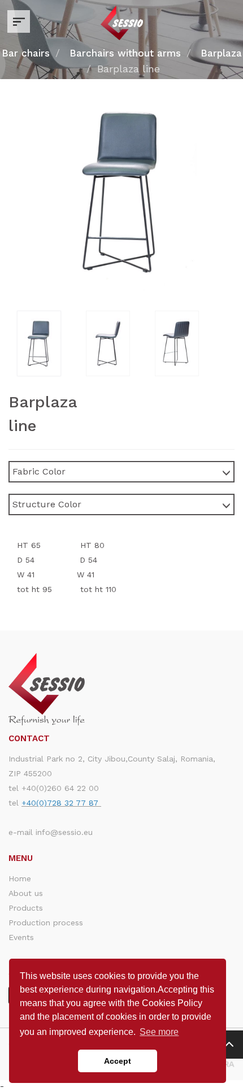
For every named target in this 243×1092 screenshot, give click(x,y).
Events (21, 937)
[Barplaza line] (51, 343)
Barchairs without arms (125, 53)
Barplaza (221, 53)
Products (25, 907)
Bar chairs (26, 53)
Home (19, 878)
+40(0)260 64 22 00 (60, 788)
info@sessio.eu (64, 832)
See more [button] (159, 1032)
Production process (45, 922)
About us (25, 893)
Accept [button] (117, 1060)
